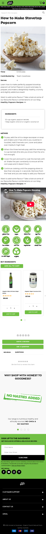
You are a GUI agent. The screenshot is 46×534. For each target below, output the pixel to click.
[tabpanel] (12, 294)
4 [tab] (28, 429)
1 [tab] (21, 320)
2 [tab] (25, 320)
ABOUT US (7, 499)
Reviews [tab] (7, 352)
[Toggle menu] (3, 3)
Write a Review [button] (22, 341)
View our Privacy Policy (18, 465)
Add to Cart (10, 314)
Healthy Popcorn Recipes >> (13, 102)
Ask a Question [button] (22, 346)
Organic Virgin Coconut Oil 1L (33, 291)
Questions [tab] (19, 352)
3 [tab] (25, 429)
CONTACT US (8, 507)
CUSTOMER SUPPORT (11, 492)
